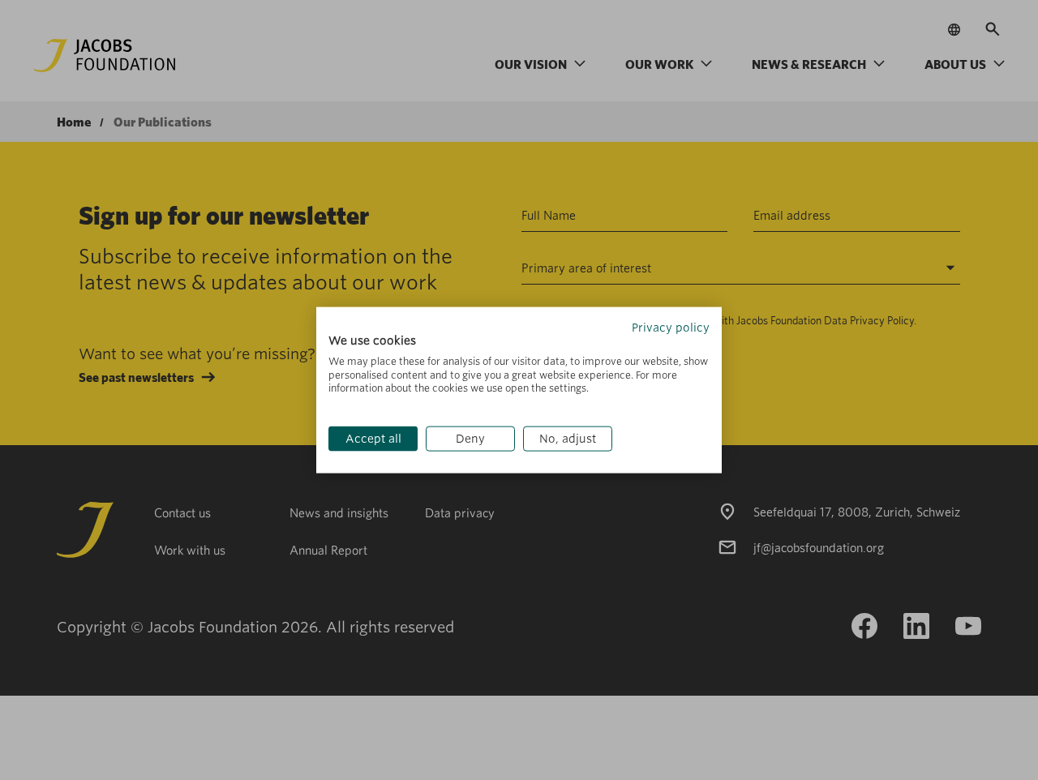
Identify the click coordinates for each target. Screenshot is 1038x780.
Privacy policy (671, 327)
